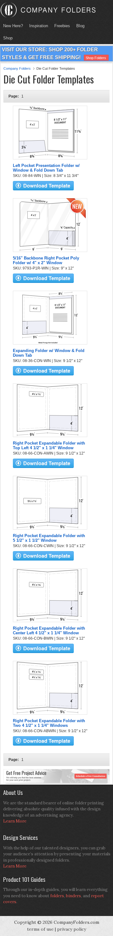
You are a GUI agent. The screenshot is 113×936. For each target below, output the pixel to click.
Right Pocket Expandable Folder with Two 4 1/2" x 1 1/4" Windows (49, 723)
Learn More (14, 821)
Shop (6, 38)
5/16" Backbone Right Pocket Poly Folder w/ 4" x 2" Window (46, 260)
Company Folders (17, 68)
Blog (80, 25)
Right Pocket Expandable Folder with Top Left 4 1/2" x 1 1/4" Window (49, 445)
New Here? (13, 25)
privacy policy (71, 929)
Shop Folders (96, 58)
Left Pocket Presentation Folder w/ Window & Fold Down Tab (46, 168)
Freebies (60, 25)
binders (73, 895)
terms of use (40, 929)
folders (57, 895)
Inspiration (38, 25)
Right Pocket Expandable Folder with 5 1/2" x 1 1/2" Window (49, 538)
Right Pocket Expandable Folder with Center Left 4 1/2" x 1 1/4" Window (49, 630)
